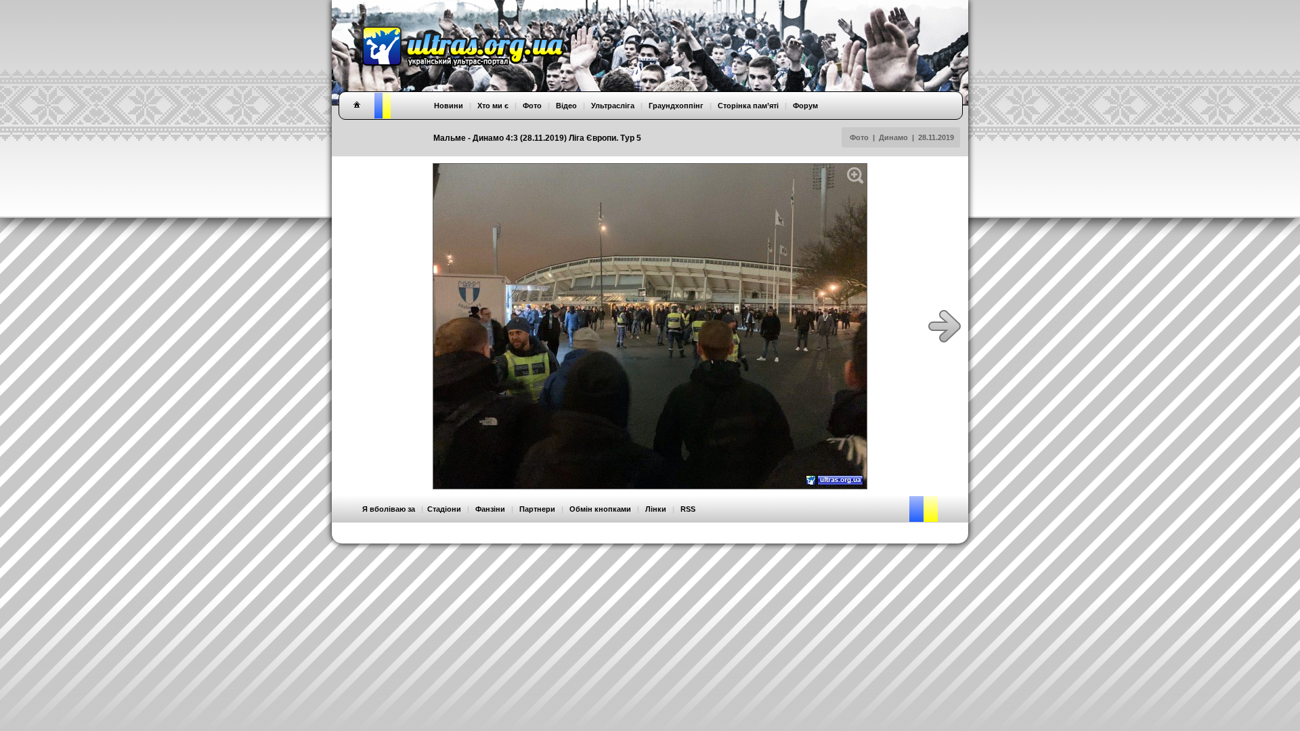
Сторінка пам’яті (748, 106)
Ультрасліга (612, 106)
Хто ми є (492, 106)
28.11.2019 (936, 137)
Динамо (893, 137)
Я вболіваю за (388, 509)
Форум (805, 106)
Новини (448, 106)
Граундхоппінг (676, 106)
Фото (859, 137)
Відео (566, 106)
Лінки (655, 509)
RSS (687, 509)
